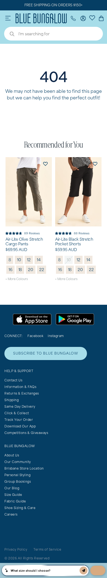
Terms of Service (47, 549)
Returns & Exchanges (21, 393)
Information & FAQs (20, 387)
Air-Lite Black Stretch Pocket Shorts (74, 241)
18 (20, 269)
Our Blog (11, 488)
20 (30, 269)
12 (29, 259)
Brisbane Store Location (24, 468)
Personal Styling (17, 475)
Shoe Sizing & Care (19, 508)
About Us (11, 455)
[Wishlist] (92, 17)
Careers (11, 514)
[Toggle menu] (8, 18)
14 (39, 259)
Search (9, 34)
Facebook (35, 336)
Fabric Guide (15, 501)
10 (19, 259)
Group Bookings (17, 481)
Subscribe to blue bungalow (45, 353)
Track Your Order (18, 419)
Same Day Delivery (19, 406)
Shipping (11, 400)
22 (41, 269)
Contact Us (13, 380)
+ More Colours (16, 279)
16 (10, 269)
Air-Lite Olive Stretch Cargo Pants (24, 241)
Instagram (56, 336)
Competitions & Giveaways (26, 433)
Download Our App (20, 426)
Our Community (17, 462)
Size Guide (13, 494)
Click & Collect (16, 413)
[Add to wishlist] (45, 163)
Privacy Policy (15, 549)
